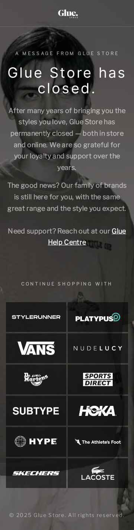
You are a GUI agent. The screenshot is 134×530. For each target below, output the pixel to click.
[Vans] (36, 348)
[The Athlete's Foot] (98, 442)
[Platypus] (98, 317)
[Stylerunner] (36, 317)
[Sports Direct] (98, 379)
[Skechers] (36, 473)
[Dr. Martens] (36, 379)
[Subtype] (36, 411)
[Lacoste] (98, 473)
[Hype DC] (36, 442)
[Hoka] (98, 411)
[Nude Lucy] (98, 348)
